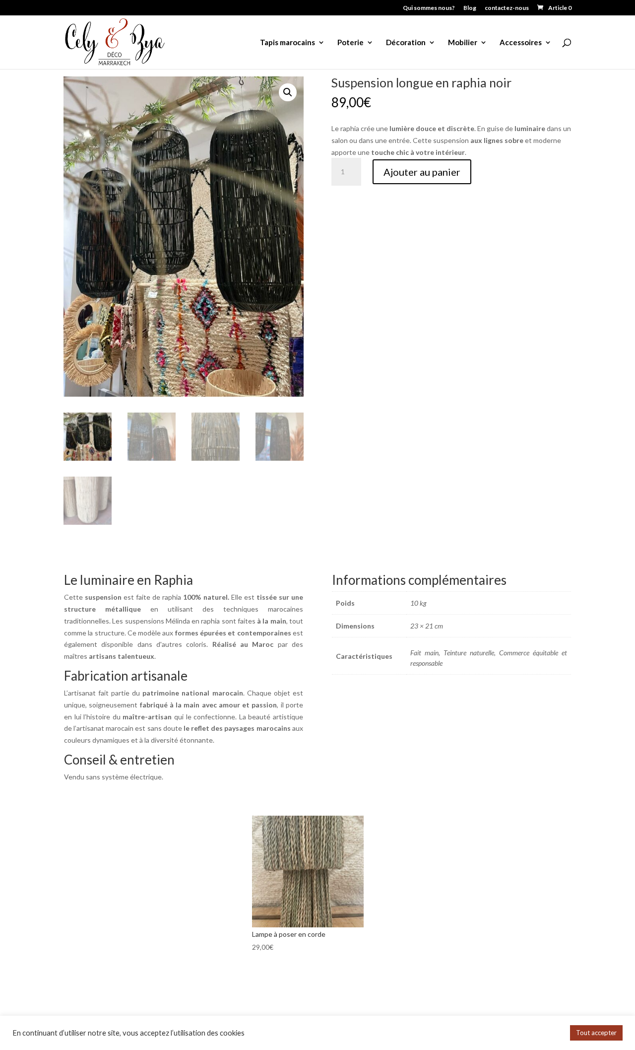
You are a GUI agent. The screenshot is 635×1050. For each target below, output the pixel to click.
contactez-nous (507, 8)
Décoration (406, 43)
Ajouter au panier (421, 172)
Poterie (350, 43)
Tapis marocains (287, 43)
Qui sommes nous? (429, 8)
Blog (469, 8)
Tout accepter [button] (596, 1033)
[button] (288, 92)
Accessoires (521, 43)
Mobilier (462, 43)
